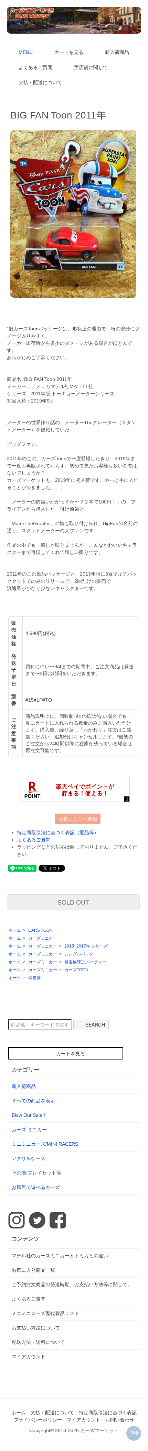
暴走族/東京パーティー (85, 962)
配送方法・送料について (38, 1342)
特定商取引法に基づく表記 (108, 1412)
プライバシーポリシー (38, 1419)
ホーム (15, 930)
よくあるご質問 (35, 67)
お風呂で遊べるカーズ (36, 1187)
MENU (26, 52)
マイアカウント (28, 1356)
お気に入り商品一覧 (33, 1270)
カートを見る (68, 52)
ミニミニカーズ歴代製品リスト (45, 1313)
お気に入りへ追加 (78, 818)
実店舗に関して (91, 67)
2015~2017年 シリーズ (86, 946)
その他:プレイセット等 (36, 1173)
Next (131, 210)
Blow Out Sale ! (28, 1115)
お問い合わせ (119, 1419)
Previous (15, 210)
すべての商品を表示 (33, 1100)
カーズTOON (76, 969)
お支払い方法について (36, 1327)
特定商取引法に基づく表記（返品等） (58, 832)
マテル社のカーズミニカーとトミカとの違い (60, 1255)
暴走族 (34, 977)
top (135, 1432)
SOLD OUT (73, 901)
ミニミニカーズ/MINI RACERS (45, 1144)
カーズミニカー (42, 938)
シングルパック (78, 954)
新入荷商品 (117, 52)
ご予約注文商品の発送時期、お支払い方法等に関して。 (72, 1284)
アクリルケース (28, 1158)
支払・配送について (40, 82)
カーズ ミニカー (29, 1129)
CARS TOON (40, 930)
